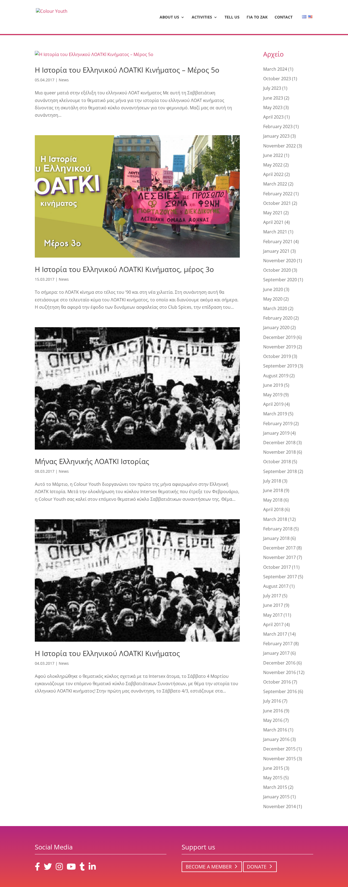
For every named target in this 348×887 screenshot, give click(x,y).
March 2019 (275, 414)
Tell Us (232, 17)
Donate (256, 866)
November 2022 (279, 146)
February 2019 (278, 423)
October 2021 (277, 203)
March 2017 (275, 634)
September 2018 (280, 471)
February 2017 (278, 644)
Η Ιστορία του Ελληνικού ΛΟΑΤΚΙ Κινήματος (107, 653)
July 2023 (272, 88)
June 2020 (273, 289)
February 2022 (278, 194)
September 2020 (280, 280)
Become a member (209, 866)
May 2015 (272, 778)
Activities (202, 17)
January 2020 (276, 327)
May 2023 (272, 107)
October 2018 (277, 462)
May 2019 (272, 395)
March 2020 (275, 308)
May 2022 (272, 165)
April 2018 (273, 509)
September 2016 (280, 691)
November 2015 (279, 759)
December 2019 (279, 337)
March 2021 (275, 232)
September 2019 (280, 366)
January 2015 (276, 797)
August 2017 (275, 586)
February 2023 (278, 126)
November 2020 (279, 261)
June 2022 (273, 155)
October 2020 (277, 270)
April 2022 (273, 174)
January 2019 (276, 433)
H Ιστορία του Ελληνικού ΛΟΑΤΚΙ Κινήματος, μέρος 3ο (124, 269)
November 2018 (279, 452)
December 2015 (279, 749)
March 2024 (275, 69)
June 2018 (273, 490)
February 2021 (278, 242)
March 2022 (275, 184)
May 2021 (272, 213)
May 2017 (272, 615)
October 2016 (277, 682)
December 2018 (279, 443)
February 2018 (278, 529)
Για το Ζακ (257, 17)
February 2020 (278, 318)
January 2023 (276, 136)
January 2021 (276, 251)
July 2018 (272, 481)
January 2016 (276, 739)
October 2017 (277, 567)
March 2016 (275, 730)
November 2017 (279, 557)
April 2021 (273, 222)
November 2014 (279, 806)
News (64, 79)
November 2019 (279, 347)
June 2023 (273, 98)
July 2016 (272, 701)
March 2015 (275, 787)
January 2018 (276, 538)
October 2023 (277, 79)
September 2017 (280, 577)
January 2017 (276, 653)
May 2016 (272, 720)
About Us (169, 17)
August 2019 (275, 376)
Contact (284, 17)
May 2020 (272, 299)
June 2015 (273, 768)
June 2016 (273, 711)
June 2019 (273, 385)
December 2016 (279, 663)
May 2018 (272, 500)
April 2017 (273, 625)
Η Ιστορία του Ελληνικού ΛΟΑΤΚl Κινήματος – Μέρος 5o (127, 70)
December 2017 (279, 548)
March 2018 (275, 519)
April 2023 (273, 117)
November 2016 (279, 672)
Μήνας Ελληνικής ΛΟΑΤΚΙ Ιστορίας (92, 461)
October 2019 (277, 356)
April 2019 (273, 404)
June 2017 (273, 605)
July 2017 (272, 596)
